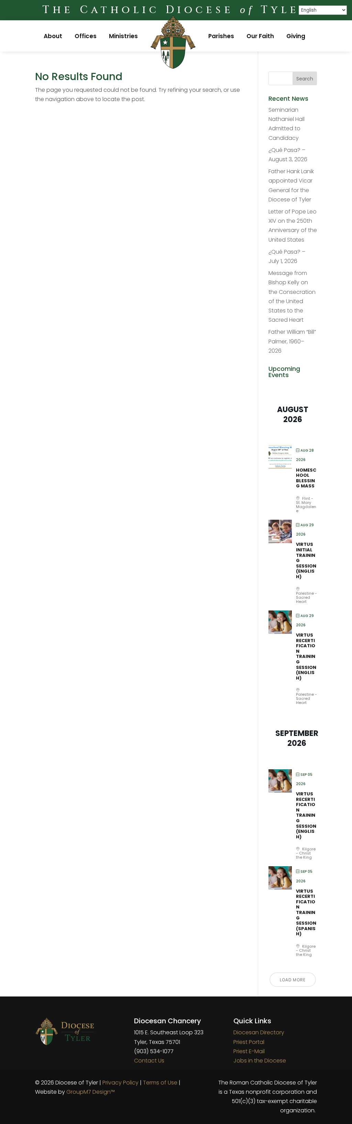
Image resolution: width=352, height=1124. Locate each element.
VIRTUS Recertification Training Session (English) (306, 656)
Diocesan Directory (258, 1032)
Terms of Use (160, 1083)
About (53, 36)
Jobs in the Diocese (259, 1061)
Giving (295, 36)
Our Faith (260, 36)
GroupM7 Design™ (90, 1092)
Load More (293, 980)
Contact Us (149, 1061)
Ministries (123, 36)
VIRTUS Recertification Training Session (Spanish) (306, 912)
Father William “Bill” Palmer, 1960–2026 (292, 341)
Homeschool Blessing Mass (306, 478)
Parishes (221, 36)
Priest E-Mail (249, 1051)
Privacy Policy (120, 1083)
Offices (86, 36)
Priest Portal (248, 1042)
